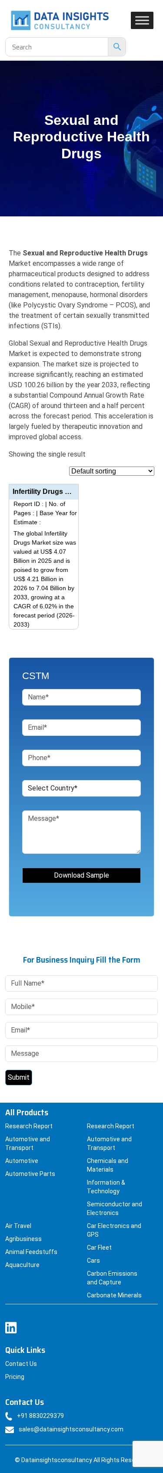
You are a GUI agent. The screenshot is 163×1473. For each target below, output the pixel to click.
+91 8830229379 (40, 1415)
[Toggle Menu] (142, 20)
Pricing (14, 1376)
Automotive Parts (30, 1173)
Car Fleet (99, 1247)
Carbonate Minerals (114, 1295)
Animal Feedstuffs (31, 1251)
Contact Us (21, 1363)
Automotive (21, 1160)
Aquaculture (22, 1264)
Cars (93, 1260)
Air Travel (18, 1225)
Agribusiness (23, 1238)
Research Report (29, 1126)
